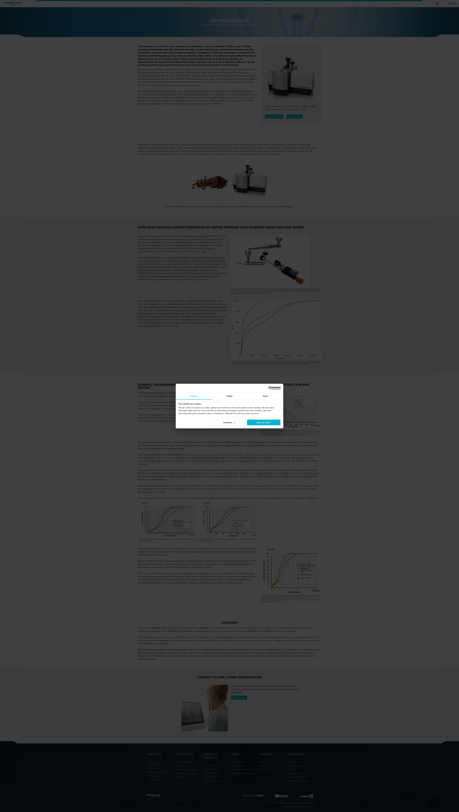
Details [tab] (229, 396)
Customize (227, 423)
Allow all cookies (264, 423)
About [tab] (265, 396)
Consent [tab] (193, 396)
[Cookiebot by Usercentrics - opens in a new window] (270, 388)
